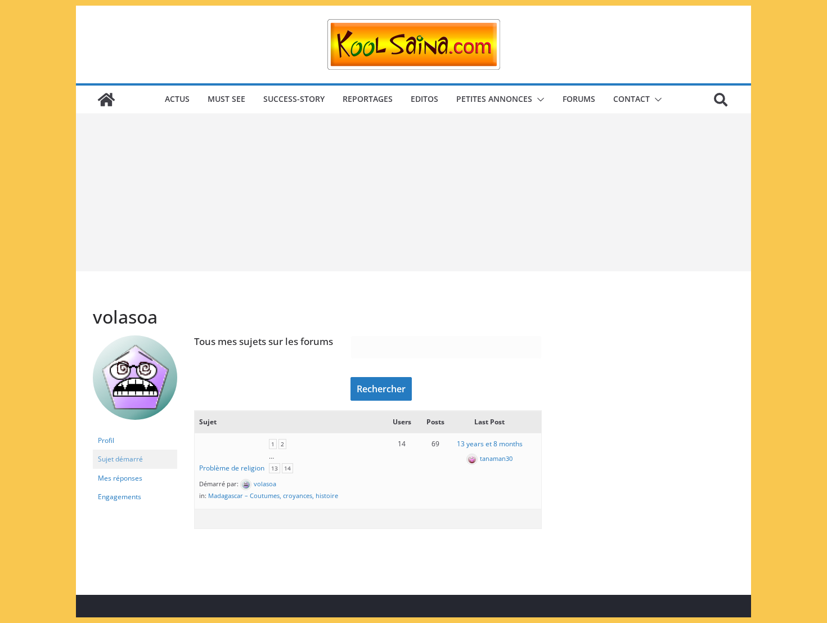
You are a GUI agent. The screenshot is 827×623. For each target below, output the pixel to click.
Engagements (119, 496)
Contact (631, 98)
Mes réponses (120, 478)
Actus (177, 98)
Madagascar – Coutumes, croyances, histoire (273, 495)
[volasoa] (135, 340)
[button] (538, 99)
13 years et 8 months (490, 444)
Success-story (294, 98)
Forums (579, 98)
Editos (424, 98)
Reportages (368, 98)
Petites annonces (494, 98)
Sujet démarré (120, 459)
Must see (226, 98)
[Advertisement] (413, 192)
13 (274, 468)
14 (287, 468)
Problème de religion (231, 468)
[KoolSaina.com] (106, 99)
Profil (106, 440)
